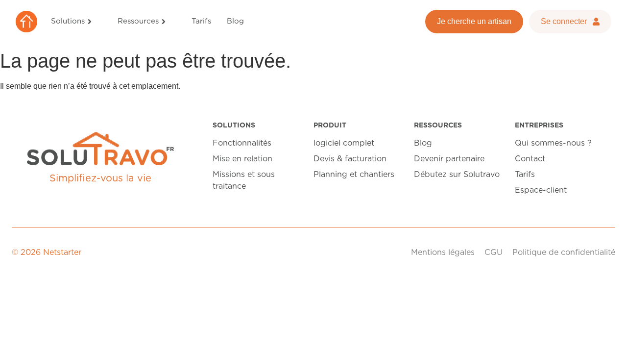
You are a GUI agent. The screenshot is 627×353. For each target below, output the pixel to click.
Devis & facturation (350, 159)
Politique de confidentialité (563, 252)
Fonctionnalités (242, 143)
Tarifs (525, 174)
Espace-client (541, 190)
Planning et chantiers (354, 174)
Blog (423, 143)
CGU (493, 252)
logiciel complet (344, 143)
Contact (530, 159)
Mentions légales (443, 252)
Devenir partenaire (449, 159)
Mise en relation (242, 159)
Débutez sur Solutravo (457, 174)
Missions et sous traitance (244, 180)
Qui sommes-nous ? (553, 143)
